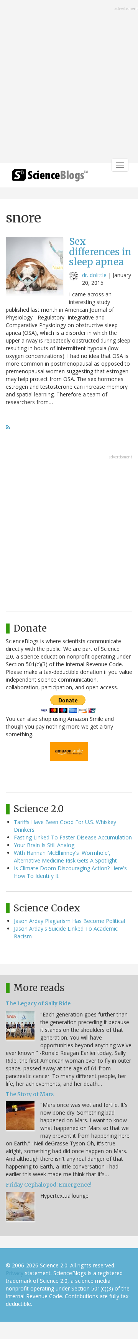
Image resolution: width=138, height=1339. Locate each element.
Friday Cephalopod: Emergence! (49, 1184)
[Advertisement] (69, 82)
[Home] (50, 177)
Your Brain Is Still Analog (44, 845)
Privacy (14, 1273)
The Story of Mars (30, 1094)
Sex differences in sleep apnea (100, 252)
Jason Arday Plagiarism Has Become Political (69, 920)
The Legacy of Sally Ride (38, 1003)
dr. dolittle (94, 275)
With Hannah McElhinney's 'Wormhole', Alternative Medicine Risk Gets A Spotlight (65, 856)
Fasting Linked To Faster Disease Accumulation (73, 837)
